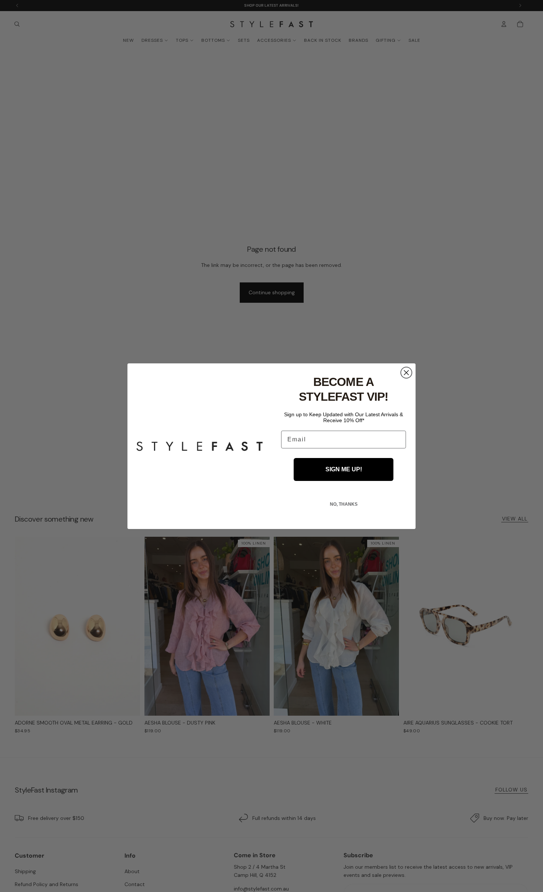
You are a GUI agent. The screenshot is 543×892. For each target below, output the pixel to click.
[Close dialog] (406, 372)
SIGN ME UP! (343, 469)
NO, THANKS (344, 504)
